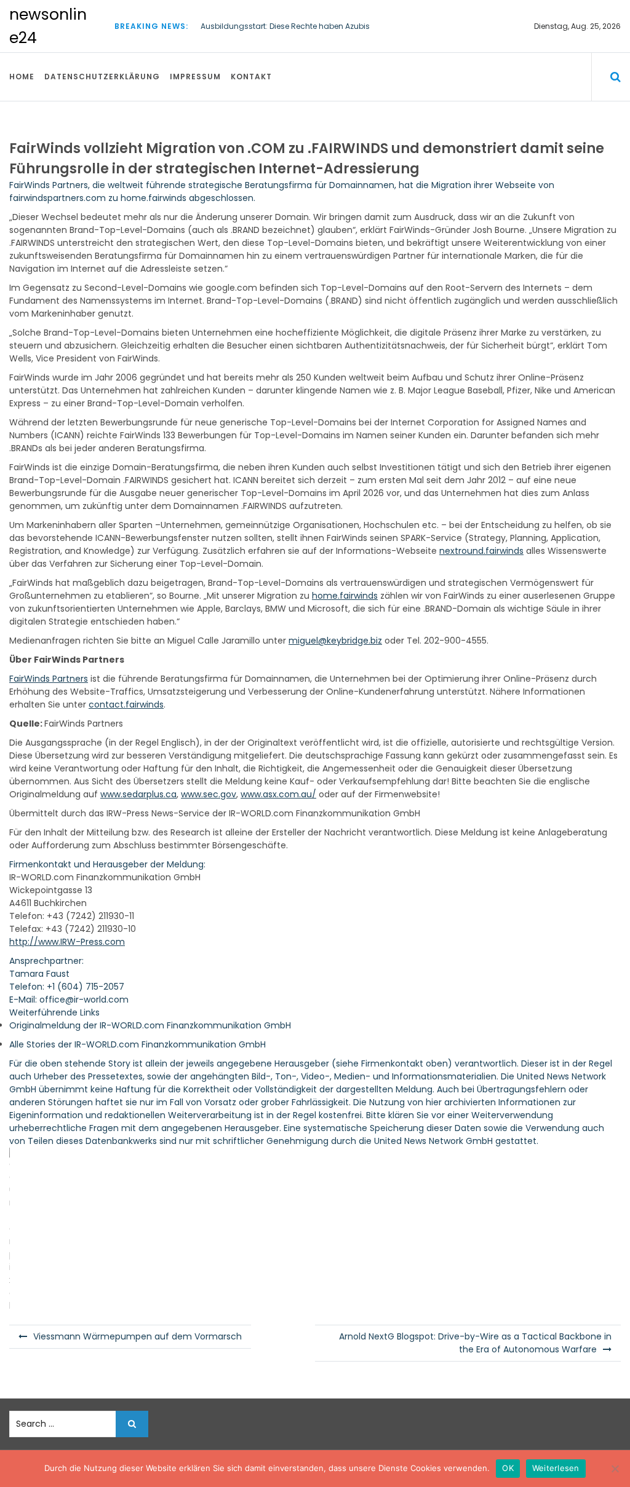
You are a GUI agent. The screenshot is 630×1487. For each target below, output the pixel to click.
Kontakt (251, 76)
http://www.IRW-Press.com (67, 942)
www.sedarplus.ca (138, 794)
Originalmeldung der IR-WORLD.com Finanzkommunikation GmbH (150, 1025)
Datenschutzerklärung (102, 76)
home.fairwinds (153, 198)
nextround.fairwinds (481, 551)
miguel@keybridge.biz (335, 640)
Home (21, 76)
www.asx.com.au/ (278, 794)
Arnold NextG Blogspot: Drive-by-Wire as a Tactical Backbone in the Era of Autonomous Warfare (475, 1342)
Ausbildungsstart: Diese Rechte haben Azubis (285, 26)
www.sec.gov (208, 794)
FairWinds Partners (48, 185)
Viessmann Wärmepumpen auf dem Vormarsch (137, 1336)
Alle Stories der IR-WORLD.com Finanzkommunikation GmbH (137, 1044)
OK (508, 1468)
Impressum (195, 76)
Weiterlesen (556, 1468)
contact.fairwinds (126, 704)
